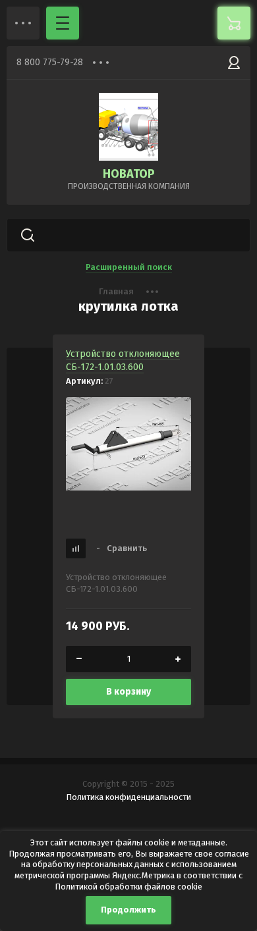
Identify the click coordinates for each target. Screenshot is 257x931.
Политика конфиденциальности (128, 797)
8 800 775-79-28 (49, 62)
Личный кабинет (233, 62)
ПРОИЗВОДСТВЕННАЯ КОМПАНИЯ (129, 186)
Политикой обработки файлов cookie (128, 886)
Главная (116, 291)
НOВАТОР (129, 174)
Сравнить (121, 548)
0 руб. (233, 23)
